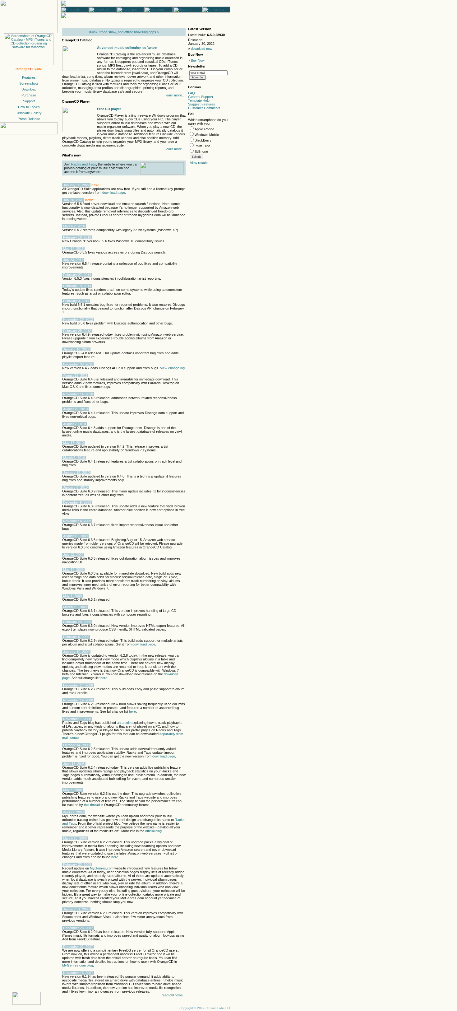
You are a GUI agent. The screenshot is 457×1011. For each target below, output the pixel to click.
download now (201, 48)
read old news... (174, 995)
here (103, 678)
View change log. (173, 368)
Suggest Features (201, 104)
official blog (153, 831)
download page (113, 192)
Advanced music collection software (127, 47)
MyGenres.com (101, 868)
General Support (200, 97)
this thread (92, 805)
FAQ (191, 93)
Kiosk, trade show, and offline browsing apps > (124, 32)
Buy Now (198, 60)
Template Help (199, 100)
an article (124, 722)
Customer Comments (204, 108)
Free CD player (109, 109)
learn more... (175, 95)
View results (199, 163)
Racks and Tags (83, 164)
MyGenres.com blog (77, 965)
